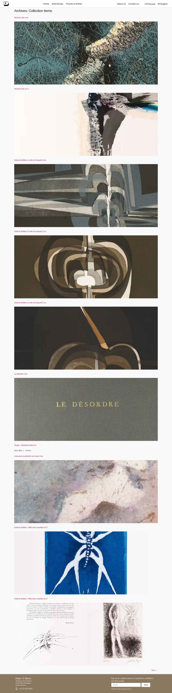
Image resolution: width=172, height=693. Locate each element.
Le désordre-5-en (20, 374)
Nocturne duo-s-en (21, 17)
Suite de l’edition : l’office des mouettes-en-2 (30, 598)
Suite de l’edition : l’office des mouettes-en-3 (30, 527)
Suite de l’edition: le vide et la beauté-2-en (30, 231)
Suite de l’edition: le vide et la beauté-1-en (30, 302)
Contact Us (133, 4)
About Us (121, 4)
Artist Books (57, 4)
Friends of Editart (74, 4)
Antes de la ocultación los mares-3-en (28, 456)
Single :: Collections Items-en (25, 445)
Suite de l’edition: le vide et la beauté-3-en (30, 160)
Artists (46, 4)
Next (154, 670)
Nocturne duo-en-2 (21, 89)
